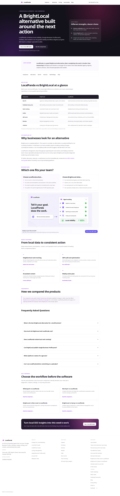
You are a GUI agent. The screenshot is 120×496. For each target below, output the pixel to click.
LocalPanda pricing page (43, 300)
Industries (54, 2)
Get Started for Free (93, 2)
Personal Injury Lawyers (66, 461)
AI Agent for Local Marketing (38, 442)
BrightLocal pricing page (29, 300)
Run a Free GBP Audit (26, 46)
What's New (93, 474)
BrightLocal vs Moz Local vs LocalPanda (100, 458)
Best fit (39, 74)
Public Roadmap (94, 472)
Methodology (53, 74)
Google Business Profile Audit (38, 453)
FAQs (59, 74)
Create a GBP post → (27, 280)
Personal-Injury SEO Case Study (98, 447)
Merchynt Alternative (95, 456)
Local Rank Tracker (36, 445)
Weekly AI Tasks (35, 458)
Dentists (63, 447)
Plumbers (63, 445)
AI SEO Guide (94, 466)
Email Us (93, 485)
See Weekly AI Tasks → (67, 280)
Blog (72, 2)
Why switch (33, 74)
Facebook (93, 488)
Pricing (60, 2)
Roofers (63, 450)
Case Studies (67, 2)
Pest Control (64, 456)
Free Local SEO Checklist (96, 453)
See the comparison (41, 46)
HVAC (62, 453)
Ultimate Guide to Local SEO (97, 464)
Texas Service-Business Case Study (99, 445)
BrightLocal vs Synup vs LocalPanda (99, 461)
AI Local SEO (34, 456)
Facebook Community (95, 477)
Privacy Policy (94, 482)
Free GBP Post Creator (96, 450)
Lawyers (63, 442)
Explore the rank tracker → (29, 264)
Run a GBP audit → (66, 264)
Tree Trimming (64, 458)
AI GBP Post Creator (36, 447)
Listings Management (37, 450)
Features (47, 2)
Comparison (25, 74)
